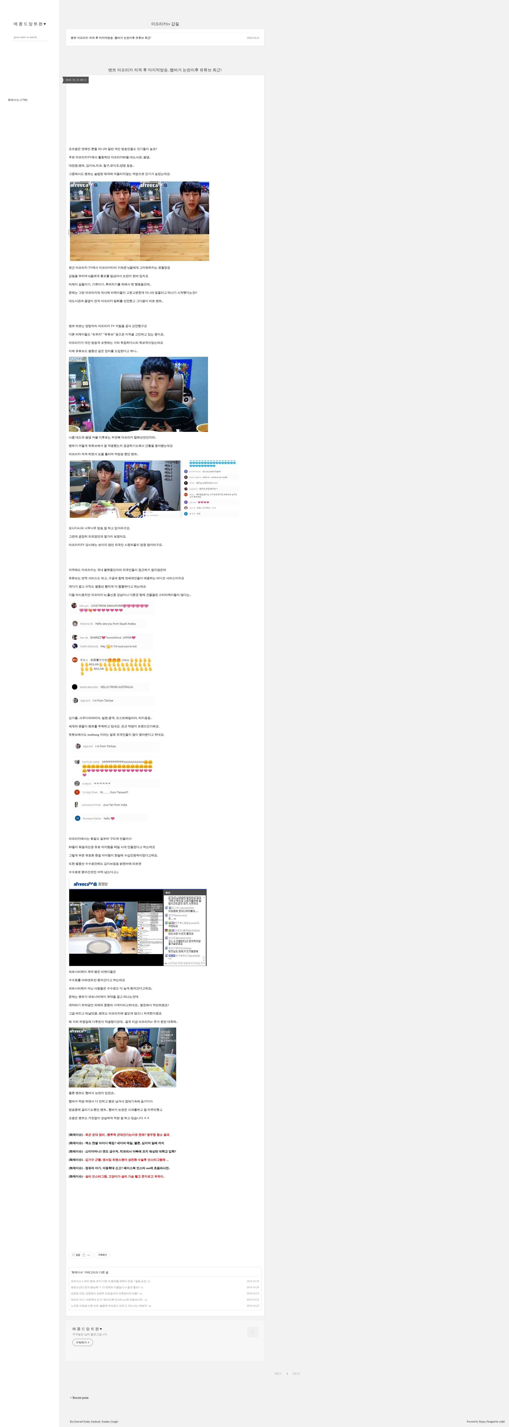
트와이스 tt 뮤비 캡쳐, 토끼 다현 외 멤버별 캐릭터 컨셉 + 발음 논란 (108, 1281)
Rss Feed (74, 1421)
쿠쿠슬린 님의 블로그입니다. (90, 1334)
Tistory (482, 1421)
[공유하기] (83, 1255)
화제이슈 (17, 99)
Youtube (105, 1421)
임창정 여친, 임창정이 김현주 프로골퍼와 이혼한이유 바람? (104, 1293)
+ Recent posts (79, 1397)
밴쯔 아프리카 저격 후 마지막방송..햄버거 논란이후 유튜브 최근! (111, 37)
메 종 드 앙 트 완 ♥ (30, 24)
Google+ (115, 1421)
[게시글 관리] (88, 1255)
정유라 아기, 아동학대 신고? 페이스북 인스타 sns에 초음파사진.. (107, 1299)
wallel (502, 1421)
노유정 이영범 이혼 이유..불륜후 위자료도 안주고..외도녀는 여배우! (109, 1305)
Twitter (86, 1421)
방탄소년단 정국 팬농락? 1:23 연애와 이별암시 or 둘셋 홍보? (105, 1287)
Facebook (95, 1421)
